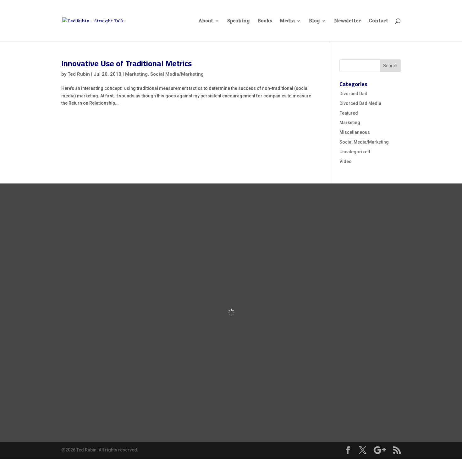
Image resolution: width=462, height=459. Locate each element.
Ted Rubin (79, 74)
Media (287, 21)
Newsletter (347, 21)
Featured (348, 113)
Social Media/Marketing (177, 74)
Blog (314, 21)
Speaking (238, 21)
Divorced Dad (353, 93)
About (206, 21)
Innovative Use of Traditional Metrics (126, 63)
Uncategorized (354, 151)
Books (265, 21)
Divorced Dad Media (360, 103)
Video (345, 161)
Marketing (136, 74)
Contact (378, 21)
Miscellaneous (354, 132)
